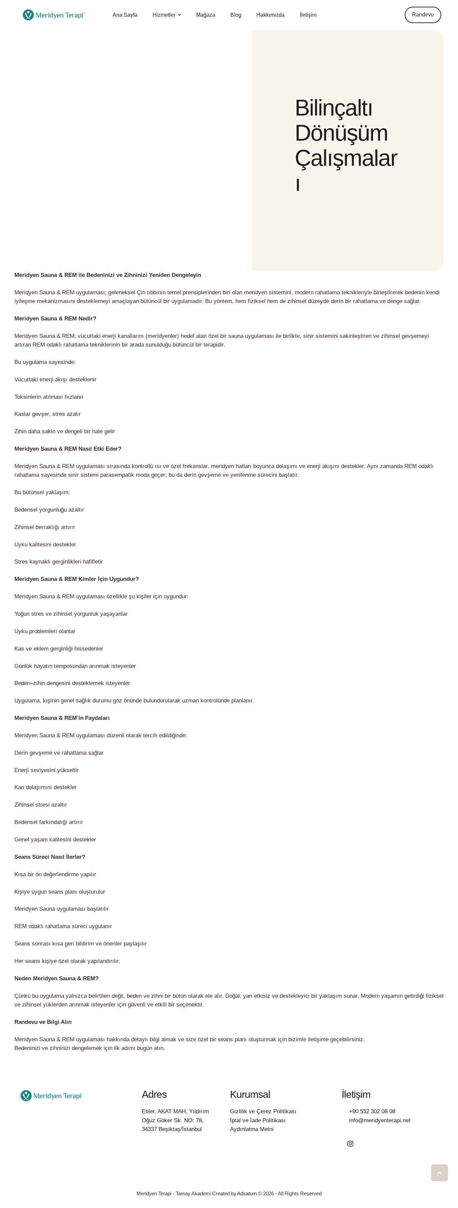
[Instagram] (350, 1143)
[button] (179, 14)
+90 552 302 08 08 (372, 1111)
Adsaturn (247, 1193)
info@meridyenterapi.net (379, 1120)
